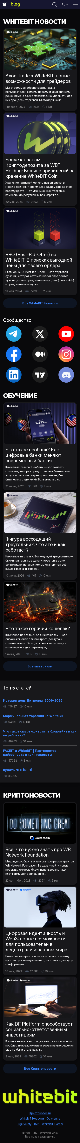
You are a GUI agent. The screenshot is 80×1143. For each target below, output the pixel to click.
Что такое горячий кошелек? (37, 628)
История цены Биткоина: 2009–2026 (33, 700)
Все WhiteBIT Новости (40, 303)
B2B (36, 1124)
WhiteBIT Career (52, 1124)
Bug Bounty (24, 1124)
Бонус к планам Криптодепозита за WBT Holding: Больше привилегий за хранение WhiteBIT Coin (40, 168)
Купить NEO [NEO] (17, 770)
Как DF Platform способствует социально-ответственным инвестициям (39, 1029)
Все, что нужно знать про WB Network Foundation (38, 852)
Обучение (53, 1118)
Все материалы (40, 666)
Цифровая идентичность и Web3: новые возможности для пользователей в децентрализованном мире (36, 941)
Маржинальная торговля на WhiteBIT (33, 716)
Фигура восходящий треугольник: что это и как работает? (35, 544)
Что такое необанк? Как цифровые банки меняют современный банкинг (33, 455)
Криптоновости (40, 1113)
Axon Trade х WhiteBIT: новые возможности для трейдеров (38, 78)
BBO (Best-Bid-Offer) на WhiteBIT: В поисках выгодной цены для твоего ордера (38, 260)
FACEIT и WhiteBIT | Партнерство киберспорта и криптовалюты (30, 753)
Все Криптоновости (40, 1069)
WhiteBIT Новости (32, 1118)
